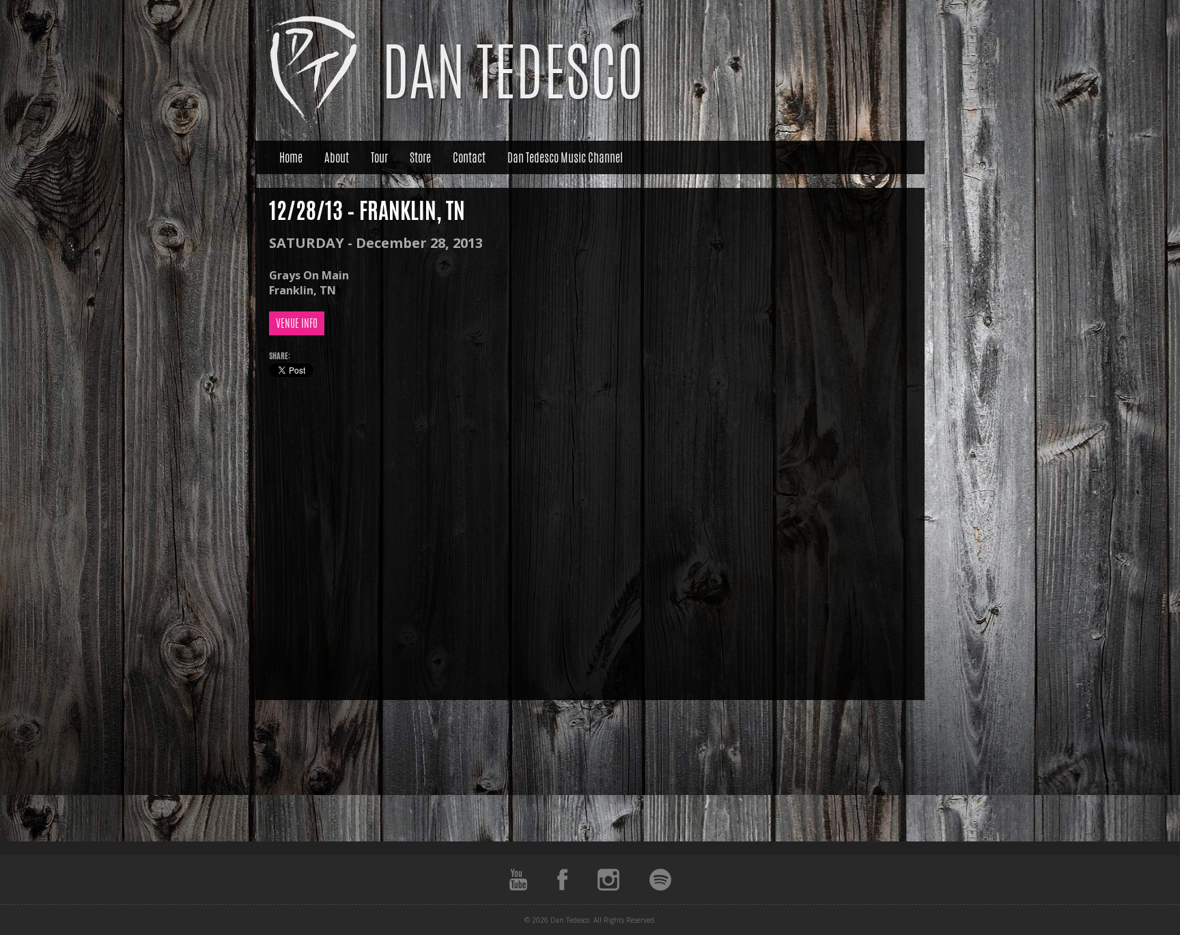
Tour (379, 157)
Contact (469, 157)
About (336, 157)
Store (420, 157)
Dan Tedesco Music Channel (565, 157)
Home (291, 157)
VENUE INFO (297, 323)
